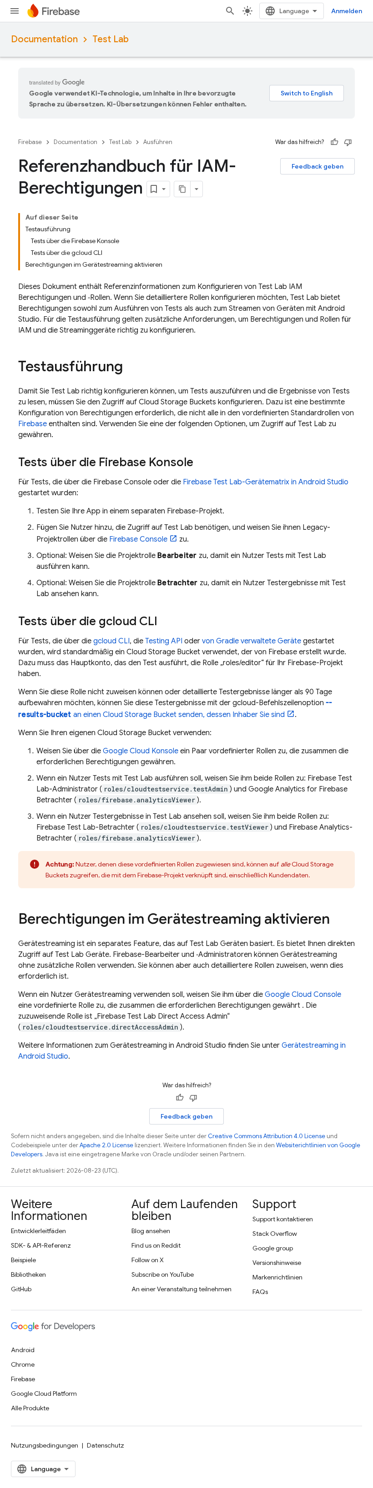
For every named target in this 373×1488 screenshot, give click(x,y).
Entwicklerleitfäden (38, 1231)
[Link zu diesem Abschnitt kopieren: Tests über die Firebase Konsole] (202, 463)
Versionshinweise (276, 1263)
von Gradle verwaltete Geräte (251, 641)
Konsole (140, 751)
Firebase (30, 142)
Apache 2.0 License (106, 1145)
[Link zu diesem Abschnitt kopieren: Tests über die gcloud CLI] (166, 622)
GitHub (21, 1289)
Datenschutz (105, 1445)
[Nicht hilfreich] (348, 142)
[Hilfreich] (334, 142)
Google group (272, 1248)
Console (138, 539)
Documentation (44, 39)
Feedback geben (317, 166)
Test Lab (110, 39)
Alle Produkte (30, 1408)
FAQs (260, 1292)
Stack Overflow (274, 1233)
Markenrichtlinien (277, 1277)
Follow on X (147, 1260)
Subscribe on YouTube (162, 1274)
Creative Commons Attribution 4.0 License (266, 1136)
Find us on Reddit (156, 1245)
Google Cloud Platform (44, 1393)
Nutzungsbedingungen (44, 1445)
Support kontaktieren (282, 1219)
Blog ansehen (150, 1231)
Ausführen (157, 142)
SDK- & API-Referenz (41, 1245)
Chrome (23, 1364)
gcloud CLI (111, 641)
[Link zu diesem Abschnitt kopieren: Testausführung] (132, 367)
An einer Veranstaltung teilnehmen (181, 1289)
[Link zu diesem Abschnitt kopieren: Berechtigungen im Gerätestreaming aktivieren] (339, 920)
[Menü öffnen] (14, 11)
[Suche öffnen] (230, 10)
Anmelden (346, 11)
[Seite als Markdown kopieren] (182, 189)
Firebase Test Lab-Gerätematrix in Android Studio (265, 482)
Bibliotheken (28, 1274)
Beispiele (23, 1260)
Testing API (163, 641)
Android (23, 1350)
